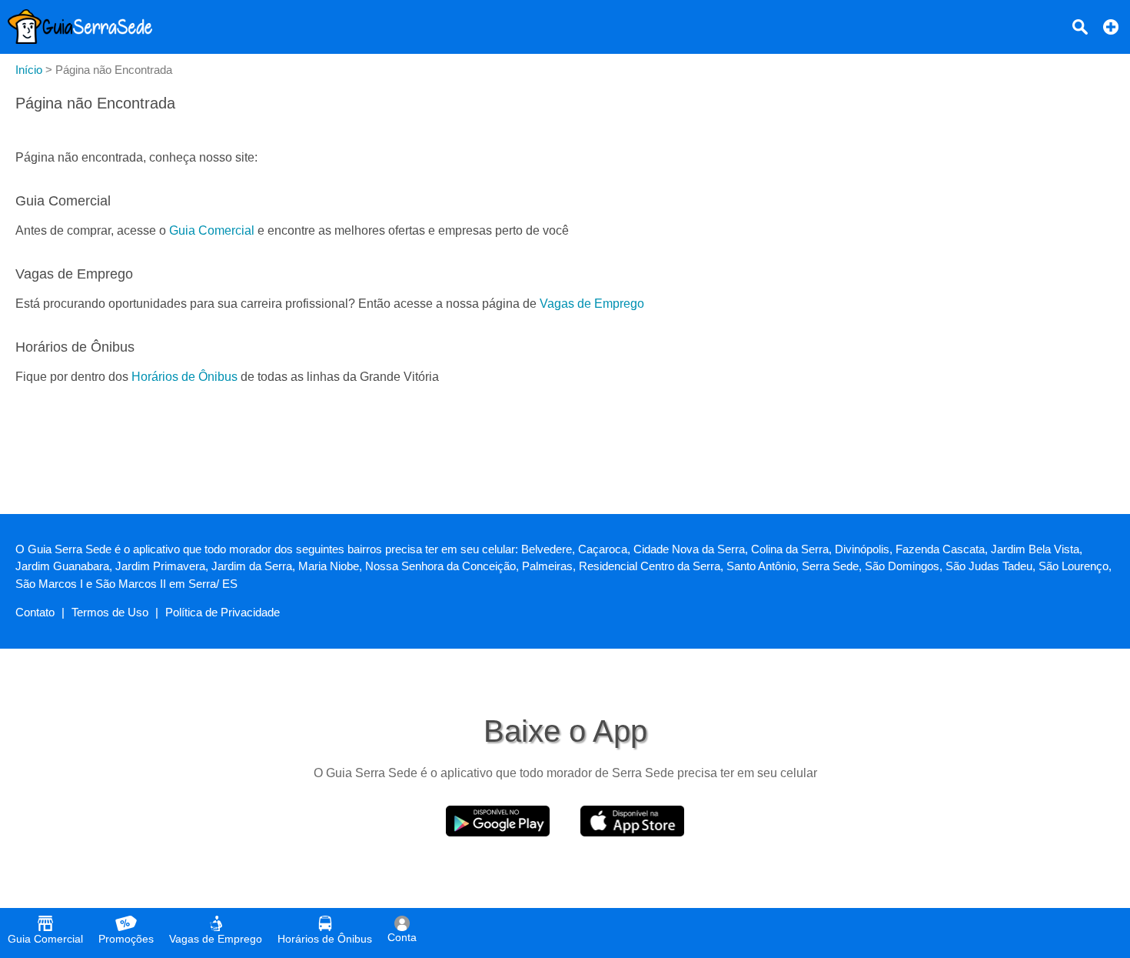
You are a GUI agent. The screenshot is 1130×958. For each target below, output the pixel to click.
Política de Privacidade (222, 612)
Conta (402, 937)
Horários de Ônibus (184, 376)
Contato (35, 612)
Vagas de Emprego (592, 303)
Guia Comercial (211, 230)
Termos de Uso (109, 612)
